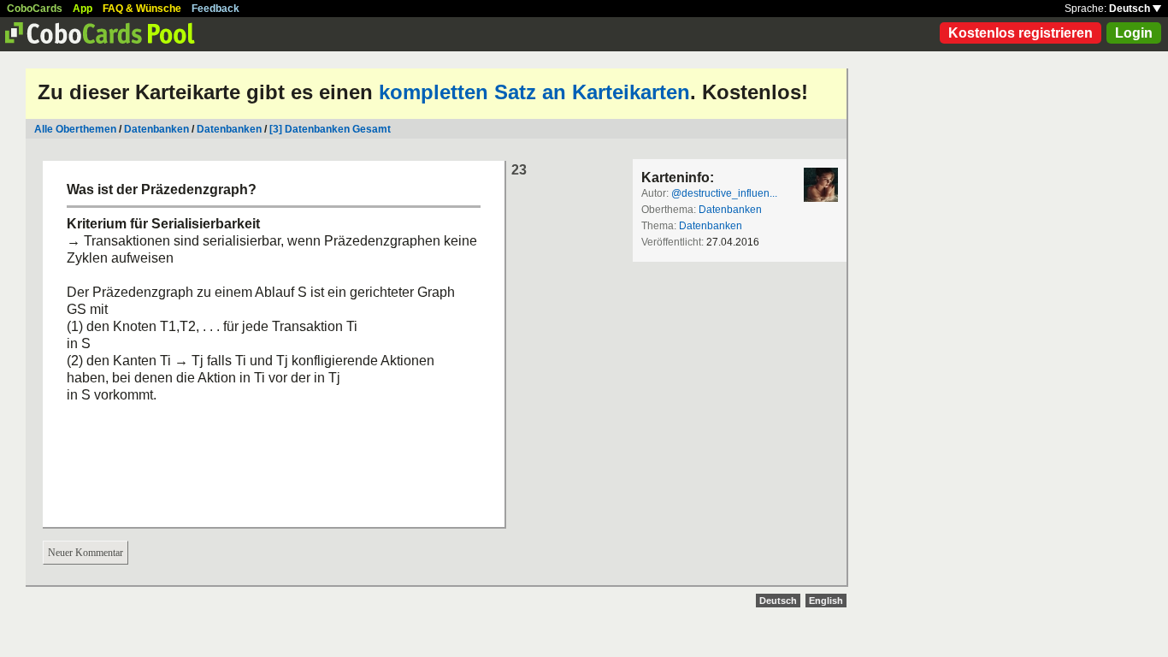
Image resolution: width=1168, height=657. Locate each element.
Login (1134, 33)
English (826, 600)
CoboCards (34, 9)
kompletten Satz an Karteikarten (534, 92)
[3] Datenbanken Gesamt (330, 129)
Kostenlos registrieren (1020, 33)
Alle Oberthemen (75, 129)
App (82, 9)
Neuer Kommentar (85, 553)
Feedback (215, 9)
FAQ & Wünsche (142, 9)
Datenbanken (156, 129)
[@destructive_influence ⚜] (821, 185)
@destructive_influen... (724, 193)
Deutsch (1131, 9)
